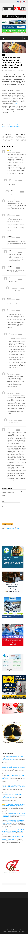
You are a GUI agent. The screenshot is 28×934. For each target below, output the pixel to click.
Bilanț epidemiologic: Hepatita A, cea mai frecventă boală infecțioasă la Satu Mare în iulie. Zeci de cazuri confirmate (13, 815)
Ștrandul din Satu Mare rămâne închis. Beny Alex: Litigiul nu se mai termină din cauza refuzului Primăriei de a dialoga (13, 822)
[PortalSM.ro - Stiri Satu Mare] (14, 11)
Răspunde (18, 152)
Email (3, 501)
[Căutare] (24, 38)
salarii (8, 126)
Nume (3, 495)
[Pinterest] (20, 1)
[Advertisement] (15, 537)
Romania (4, 126)
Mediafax (16, 103)
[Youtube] (25, 1)
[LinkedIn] (23, 1)
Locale (3, 55)
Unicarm (12, 126)
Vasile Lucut (17, 126)
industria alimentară (17, 125)
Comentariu (5, 506)
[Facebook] (18, 1)
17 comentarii (21, 70)
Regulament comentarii (16, 929)
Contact (8, 929)
